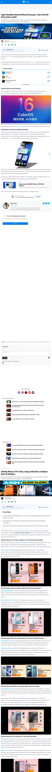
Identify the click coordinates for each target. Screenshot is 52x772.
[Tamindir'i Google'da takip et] (26, 196)
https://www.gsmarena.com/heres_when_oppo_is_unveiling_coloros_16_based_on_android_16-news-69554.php (27, 341)
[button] (49, 154)
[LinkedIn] (48, 203)
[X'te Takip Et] (26, 392)
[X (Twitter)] (46, 203)
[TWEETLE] (5, 45)
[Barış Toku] (6, 203)
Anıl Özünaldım (7, 497)
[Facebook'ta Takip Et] (19, 392)
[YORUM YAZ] (12, 45)
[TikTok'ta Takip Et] (33, 392)
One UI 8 (9, 56)
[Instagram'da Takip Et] (22, 392)
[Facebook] (44, 203)
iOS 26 (9, 138)
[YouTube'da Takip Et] (29, 392)
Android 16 (33, 62)
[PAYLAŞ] (2, 45)
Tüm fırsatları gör (26, 84)
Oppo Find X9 (18, 126)
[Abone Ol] (15, 44)
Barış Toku (6, 40)
